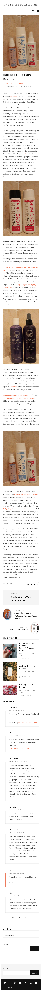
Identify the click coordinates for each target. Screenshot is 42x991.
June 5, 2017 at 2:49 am (16, 896)
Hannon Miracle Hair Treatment (26, 494)
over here (14, 96)
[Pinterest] (25, 983)
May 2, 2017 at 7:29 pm (16, 873)
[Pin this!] (38, 584)
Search (5, 945)
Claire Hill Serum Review (10, 671)
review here (24, 154)
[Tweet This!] (28, 584)
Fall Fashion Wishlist (18, 629)
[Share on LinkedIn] (34, 584)
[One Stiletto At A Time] (21, 6)
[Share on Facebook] (31, 584)
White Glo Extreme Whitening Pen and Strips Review (25, 616)
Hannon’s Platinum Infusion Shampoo (17, 395)
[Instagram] (15, 983)
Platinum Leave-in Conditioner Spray (20, 398)
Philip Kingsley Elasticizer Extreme (16, 509)
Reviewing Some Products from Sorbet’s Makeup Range (10, 651)
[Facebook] (10, 983)
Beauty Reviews (9, 583)
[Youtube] (20, 983)
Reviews (22, 84)
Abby (11, 870)
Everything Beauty (10, 84)
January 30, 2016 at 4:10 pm (18, 761)
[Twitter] (5, 983)
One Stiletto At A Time (14, 86)
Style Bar (13, 387)
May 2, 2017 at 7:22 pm (16, 832)
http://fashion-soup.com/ (19, 748)
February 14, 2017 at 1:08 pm (18, 810)
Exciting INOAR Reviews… (10, 690)
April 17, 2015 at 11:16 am (16, 710)
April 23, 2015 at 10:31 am (17, 735)
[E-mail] (35, 983)
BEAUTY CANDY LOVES (27, 723)
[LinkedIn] (30, 983)
